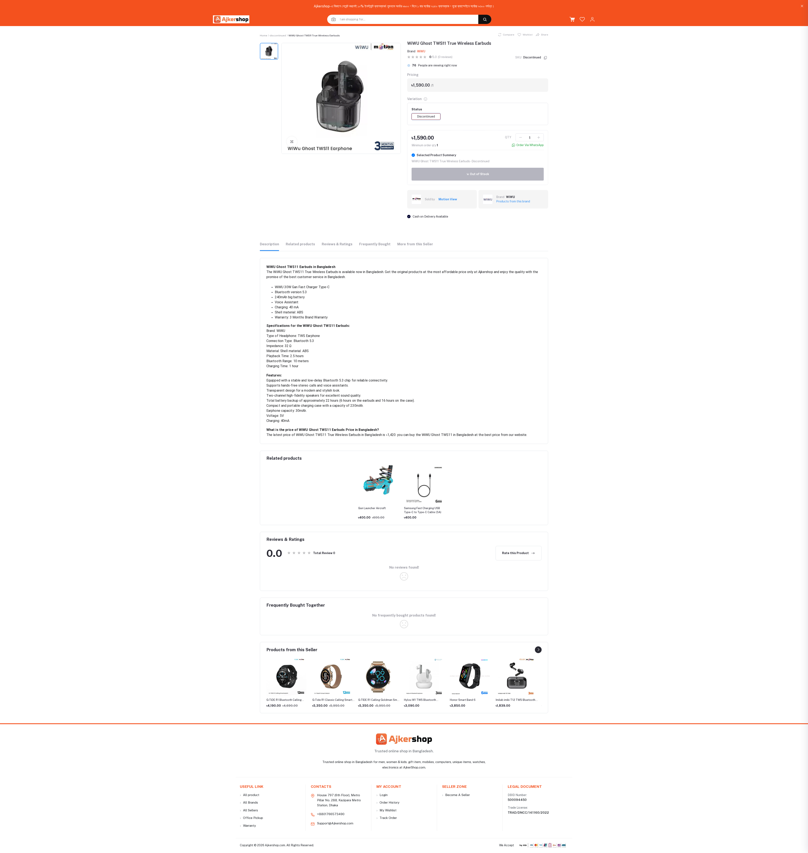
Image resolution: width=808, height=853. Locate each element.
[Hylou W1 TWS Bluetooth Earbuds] (378, 676)
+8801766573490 (330, 814)
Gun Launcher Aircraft (372, 508)
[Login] (592, 19)
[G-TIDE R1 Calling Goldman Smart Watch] (332, 676)
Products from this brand (513, 201)
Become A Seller (456, 795)
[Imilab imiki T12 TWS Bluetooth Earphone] (470, 676)
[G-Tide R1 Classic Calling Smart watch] (286, 676)
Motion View (448, 199)
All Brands (249, 802)
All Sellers (249, 810)
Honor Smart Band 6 (417, 699)
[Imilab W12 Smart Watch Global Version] (516, 676)
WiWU (421, 51)
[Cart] (572, 19)
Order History (387, 802)
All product (249, 795)
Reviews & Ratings (337, 244)
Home (263, 35)
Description (269, 244)
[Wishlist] (582, 19)
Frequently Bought (375, 244)
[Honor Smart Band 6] (424, 676)
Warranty (248, 825)
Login (382, 795)
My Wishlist (386, 810)
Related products (300, 244)
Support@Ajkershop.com (335, 823)
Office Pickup (251, 818)
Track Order (386, 818)
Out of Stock (479, 174)
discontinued (278, 35)
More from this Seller (415, 244)
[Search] (484, 19)
